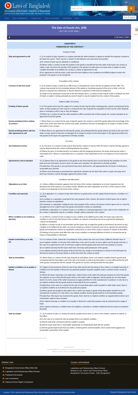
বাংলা (125, 17)
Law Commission (12, 378)
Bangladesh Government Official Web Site (21, 368)
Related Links (36, 18)
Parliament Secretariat (13, 375)
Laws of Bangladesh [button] (19, 18)
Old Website (67, 18)
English (132, 17)
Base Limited (131, 392)
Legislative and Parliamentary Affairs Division (22, 371)
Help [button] (76, 18)
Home (7, 18)
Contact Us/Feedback (52, 18)
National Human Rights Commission (19, 382)
